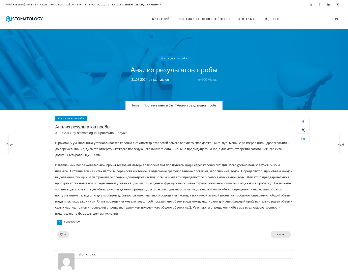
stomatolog (161, 79)
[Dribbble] (311, 4)
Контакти (247, 19)
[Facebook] (319, 4)
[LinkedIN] (328, 4)
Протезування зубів (158, 105)
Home (135, 105)
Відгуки (272, 19)
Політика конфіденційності (203, 19)
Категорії (160, 19)
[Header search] (336, 18)
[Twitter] (337, 4)
